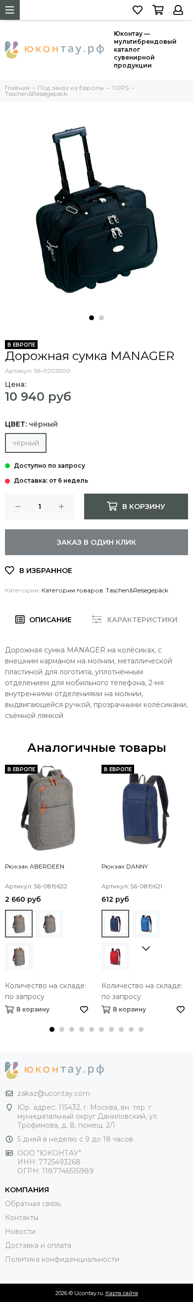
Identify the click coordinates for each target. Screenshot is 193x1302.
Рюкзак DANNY (124, 866)
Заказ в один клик (96, 542)
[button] (91, 317)
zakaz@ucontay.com (53, 1093)
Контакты (22, 1217)
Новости (20, 1231)
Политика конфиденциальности (62, 1259)
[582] (19, 956)
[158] (115, 956)
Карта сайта (121, 1293)
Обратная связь (33, 1203)
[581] (49, 924)
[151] (115, 924)
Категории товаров (72, 590)
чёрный (25, 442)
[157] (146, 924)
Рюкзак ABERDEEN (34, 866)
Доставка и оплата (38, 1245)
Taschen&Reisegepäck (137, 590)
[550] (19, 924)
